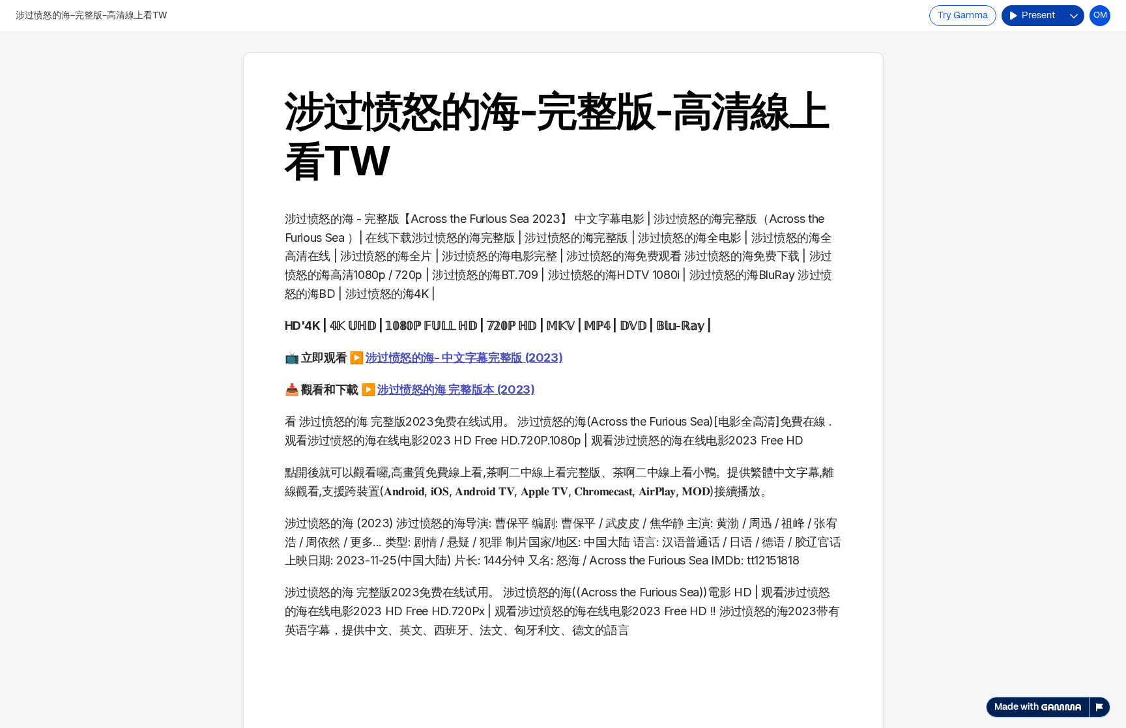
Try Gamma (963, 15)
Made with (1016, 707)
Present (1038, 15)
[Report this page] (1100, 707)
